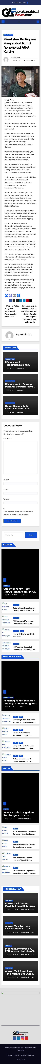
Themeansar (20, 1050)
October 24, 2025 (11, 595)
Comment (7, 438)
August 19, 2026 (13, 932)
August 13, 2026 (13, 977)
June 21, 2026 (10, 818)
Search (31, 535)
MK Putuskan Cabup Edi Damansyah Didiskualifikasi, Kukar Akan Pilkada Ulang (24, 649)
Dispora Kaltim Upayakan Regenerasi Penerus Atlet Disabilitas (11, 311)
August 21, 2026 (13, 909)
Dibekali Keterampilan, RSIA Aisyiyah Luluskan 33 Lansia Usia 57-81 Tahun (20, 951)
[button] (34, 22)
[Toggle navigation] (19, 21)
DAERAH (6, 697)
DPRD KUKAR (9, 900)
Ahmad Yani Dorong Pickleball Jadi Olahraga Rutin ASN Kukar (19, 906)
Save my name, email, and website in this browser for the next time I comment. (18, 513)
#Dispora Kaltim (29, 60)
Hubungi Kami (21, 1059)
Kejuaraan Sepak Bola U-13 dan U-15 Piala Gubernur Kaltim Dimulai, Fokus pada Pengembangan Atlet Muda (29, 314)
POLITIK (6, 809)
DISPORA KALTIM (8, 34)
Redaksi (9, 1055)
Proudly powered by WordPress (14, 1047)
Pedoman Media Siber (27, 1055)
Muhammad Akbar (24, 818)
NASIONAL (6, 585)
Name (6, 480)
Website (6, 499)
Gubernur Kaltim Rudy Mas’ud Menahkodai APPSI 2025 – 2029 (19, 591)
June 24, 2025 (10, 706)
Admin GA (16, 58)
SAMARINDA (9, 945)
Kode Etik (16, 1055)
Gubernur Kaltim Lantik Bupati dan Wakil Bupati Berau (22, 761)
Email (6, 489)
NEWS (21, 631)
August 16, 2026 (13, 954)
